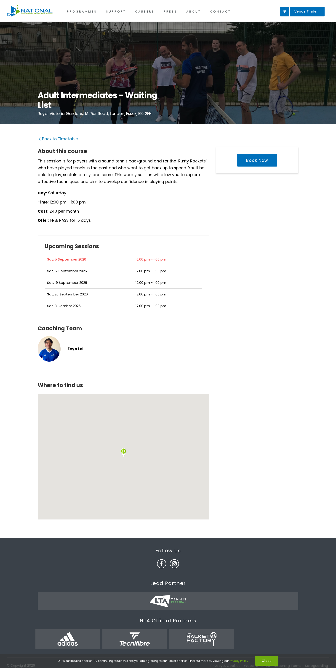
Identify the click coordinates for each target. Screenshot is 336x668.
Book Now (257, 160)
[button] (123, 452)
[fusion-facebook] (161, 563)
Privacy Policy (238, 661)
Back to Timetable (60, 139)
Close (267, 660)
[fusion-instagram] (174, 563)
